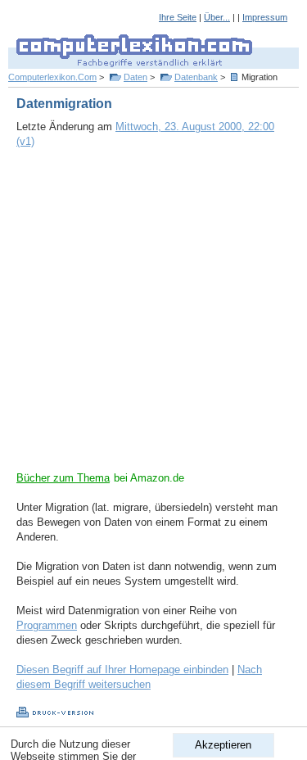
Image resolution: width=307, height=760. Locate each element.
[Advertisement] (153, 317)
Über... (217, 17)
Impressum (264, 17)
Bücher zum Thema (63, 478)
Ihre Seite (177, 17)
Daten (135, 77)
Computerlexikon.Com (52, 77)
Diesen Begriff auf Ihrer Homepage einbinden (122, 669)
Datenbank (196, 77)
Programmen (46, 625)
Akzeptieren (223, 745)
